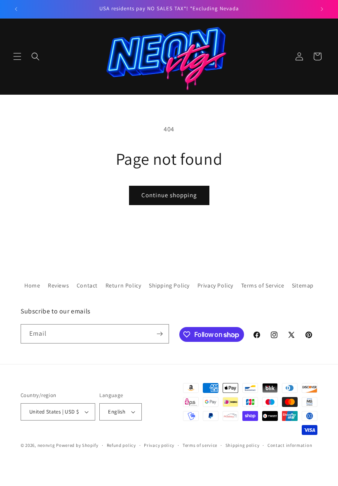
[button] (17, 56)
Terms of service (200, 445)
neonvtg (46, 445)
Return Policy (123, 285)
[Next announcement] (322, 9)
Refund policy (121, 445)
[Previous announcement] (16, 9)
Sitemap (303, 285)
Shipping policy (242, 445)
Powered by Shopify (77, 445)
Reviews (58, 285)
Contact (87, 285)
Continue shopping (169, 195)
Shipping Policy (169, 285)
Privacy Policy (215, 285)
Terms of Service (262, 285)
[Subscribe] (159, 333)
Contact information (290, 445)
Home (32, 285)
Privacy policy (159, 445)
